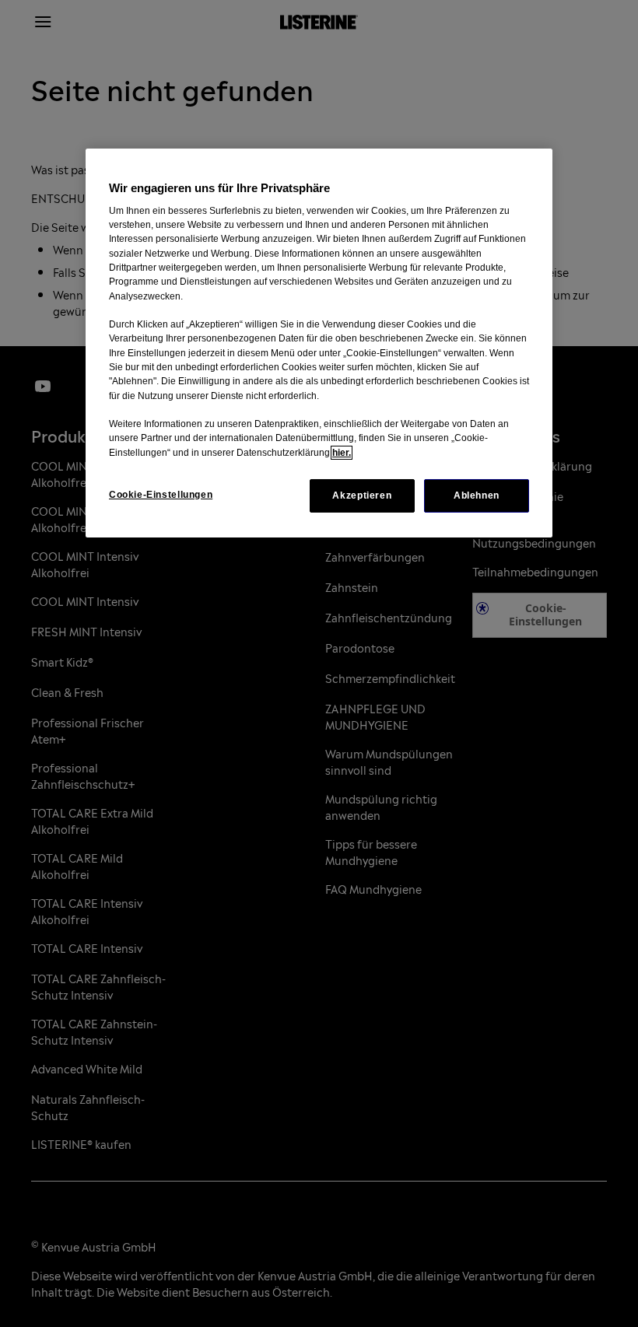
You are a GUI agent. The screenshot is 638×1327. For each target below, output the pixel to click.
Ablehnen (477, 495)
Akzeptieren (361, 495)
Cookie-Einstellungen (160, 494)
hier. (341, 452)
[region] (319, 343)
